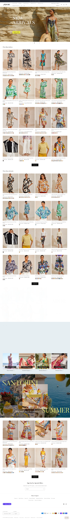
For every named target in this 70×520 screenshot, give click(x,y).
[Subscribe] (43, 489)
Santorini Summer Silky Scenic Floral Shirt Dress (42, 130)
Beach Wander (10, 370)
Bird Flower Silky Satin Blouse (40, 275)
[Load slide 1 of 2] (33, 43)
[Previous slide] (30, 43)
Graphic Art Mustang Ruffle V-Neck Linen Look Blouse (10, 101)
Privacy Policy (31, 500)
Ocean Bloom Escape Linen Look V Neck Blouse (9, 222)
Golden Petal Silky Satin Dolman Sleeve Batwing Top (9, 72)
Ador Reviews (21, 498)
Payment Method (32, 498)
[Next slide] (37, 43)
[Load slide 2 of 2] (34, 43)
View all (35, 283)
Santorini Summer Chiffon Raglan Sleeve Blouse (9, 469)
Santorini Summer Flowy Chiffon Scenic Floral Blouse (59, 130)
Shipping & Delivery (39, 498)
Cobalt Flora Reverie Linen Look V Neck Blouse (9, 276)
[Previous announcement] (3, 1)
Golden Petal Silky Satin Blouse (24, 275)
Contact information (39, 517)
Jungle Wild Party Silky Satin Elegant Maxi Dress (42, 72)
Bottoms (26, 346)
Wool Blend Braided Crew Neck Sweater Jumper (27, 249)
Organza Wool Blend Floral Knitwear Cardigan (59, 249)
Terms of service (27, 517)
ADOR (6, 517)
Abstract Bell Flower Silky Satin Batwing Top (42, 100)
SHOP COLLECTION (35, 395)
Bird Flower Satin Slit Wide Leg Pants (57, 275)
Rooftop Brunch (42, 370)
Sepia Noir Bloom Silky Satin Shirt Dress (25, 194)
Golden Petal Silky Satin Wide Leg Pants (25, 71)
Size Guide (53, 498)
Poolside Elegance (26, 370)
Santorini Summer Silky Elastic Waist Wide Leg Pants (27, 442)
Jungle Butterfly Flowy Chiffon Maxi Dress (58, 71)
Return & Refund (47, 498)
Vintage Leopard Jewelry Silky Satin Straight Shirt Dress (10, 130)
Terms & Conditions (38, 500)
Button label (35, 24)
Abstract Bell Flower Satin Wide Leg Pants (58, 100)
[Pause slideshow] (40, 43)
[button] (20, 3)
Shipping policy (33, 517)
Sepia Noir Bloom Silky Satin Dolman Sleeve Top (10, 195)
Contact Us (26, 498)
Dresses (42, 346)
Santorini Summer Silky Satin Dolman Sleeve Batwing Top (10, 442)
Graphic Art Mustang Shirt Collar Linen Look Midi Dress (26, 101)
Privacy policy (22, 517)
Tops (10, 346)
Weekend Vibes (58, 370)
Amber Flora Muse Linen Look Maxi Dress (58, 194)
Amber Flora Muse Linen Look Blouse (41, 194)
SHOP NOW (35, 305)
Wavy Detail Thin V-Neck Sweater (40, 249)
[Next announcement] (67, 1)
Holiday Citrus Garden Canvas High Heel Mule (43, 441)
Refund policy (16, 517)
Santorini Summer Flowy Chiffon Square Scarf (58, 441)
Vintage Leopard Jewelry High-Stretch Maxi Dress (26, 130)
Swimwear (58, 346)
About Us (16, 498)
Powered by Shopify (10, 517)
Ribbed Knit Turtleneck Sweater (8, 249)
